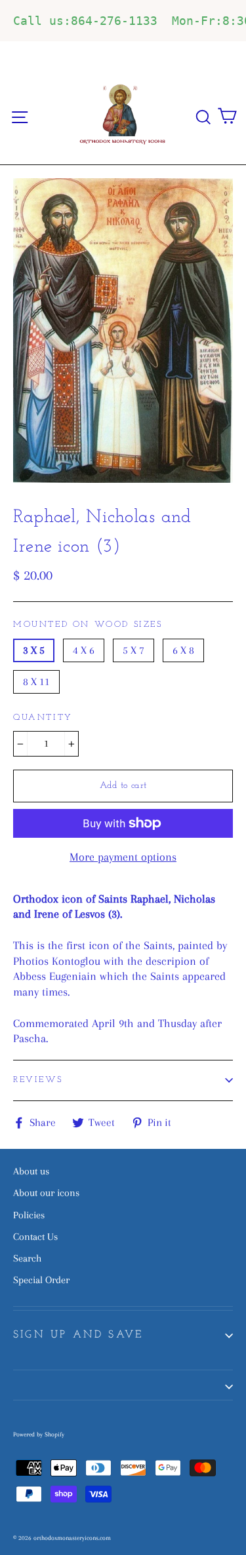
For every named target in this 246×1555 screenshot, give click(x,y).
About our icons (46, 1193)
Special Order (41, 1280)
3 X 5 (34, 650)
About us (31, 1171)
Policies (29, 1215)
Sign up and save (78, 1335)
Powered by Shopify (38, 1434)
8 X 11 (36, 681)
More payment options (123, 856)
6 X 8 (183, 650)
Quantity (43, 717)
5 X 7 (133, 650)
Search (27, 1258)
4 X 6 (83, 650)
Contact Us (35, 1237)
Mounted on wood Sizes (88, 624)
